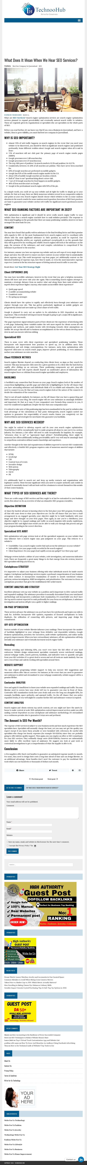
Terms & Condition (10, 1075)
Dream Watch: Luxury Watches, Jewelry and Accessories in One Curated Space (34, 977)
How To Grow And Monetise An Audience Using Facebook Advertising (48, 1043)
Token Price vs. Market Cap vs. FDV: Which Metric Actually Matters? (30, 982)
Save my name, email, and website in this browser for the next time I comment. (39, 842)
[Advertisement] (43, 38)
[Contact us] (81, 1159)
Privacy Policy (24, 845)
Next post (51, 779)
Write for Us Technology (12, 1080)
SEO (40, 66)
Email (8, 828)
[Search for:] (40, 864)
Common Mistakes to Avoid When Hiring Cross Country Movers (28, 980)
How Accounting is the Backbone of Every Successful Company (36, 1035)
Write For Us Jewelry (12, 1130)
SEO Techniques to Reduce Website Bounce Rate (29, 1037)
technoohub (17, 115)
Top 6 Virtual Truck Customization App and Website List (38, 1040)
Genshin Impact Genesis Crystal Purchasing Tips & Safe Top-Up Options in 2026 (35, 988)
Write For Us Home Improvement (18, 1154)
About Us (7, 1061)
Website (9, 835)
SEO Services (19, 118)
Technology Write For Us (14, 1135)
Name (8, 822)
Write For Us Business (13, 1149)
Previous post (37, 779)
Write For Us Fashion (12, 1125)
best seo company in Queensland (25, 66)
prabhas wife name (11, 1043)
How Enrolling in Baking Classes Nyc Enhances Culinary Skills (27, 985)
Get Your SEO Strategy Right (27, 267)
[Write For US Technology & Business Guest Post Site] (43, 9)
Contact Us (8, 1066)
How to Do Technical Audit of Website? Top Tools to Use (32, 1046)
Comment (10, 805)
